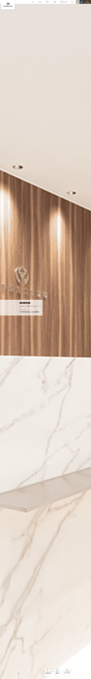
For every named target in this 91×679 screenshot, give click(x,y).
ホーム (33, 2)
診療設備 (55, 2)
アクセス (72, 2)
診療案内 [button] (47, 2)
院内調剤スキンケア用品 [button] (63, 2)
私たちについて (40, 2)
